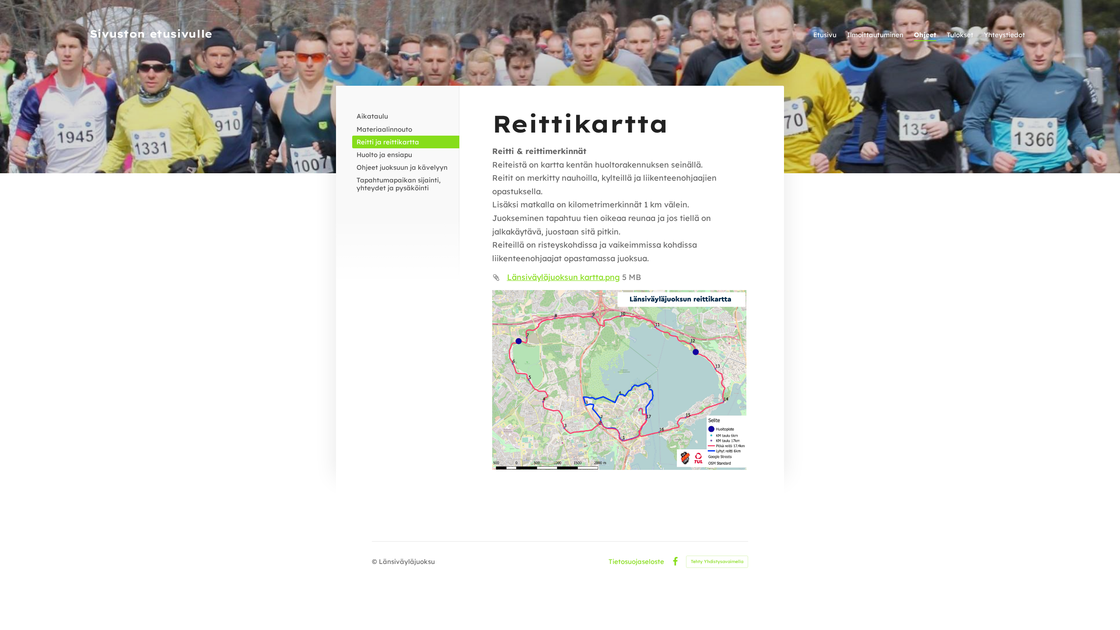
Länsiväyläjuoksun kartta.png (563, 277)
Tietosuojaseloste (636, 561)
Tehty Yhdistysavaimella (717, 561)
